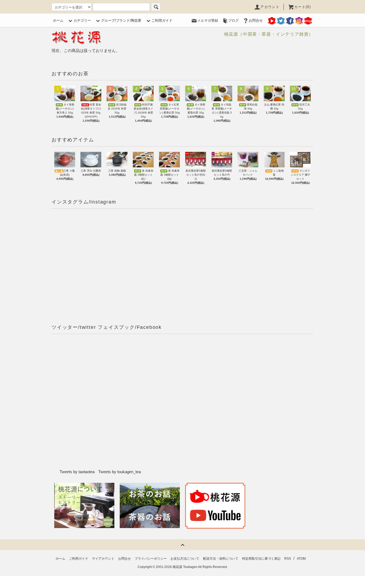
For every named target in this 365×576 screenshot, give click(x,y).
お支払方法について (184, 558)
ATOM (301, 558)
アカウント (269, 7)
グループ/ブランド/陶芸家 (121, 20)
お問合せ (256, 20)
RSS (287, 558)
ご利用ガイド (162, 20)
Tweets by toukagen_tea (119, 471)
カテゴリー (82, 20)
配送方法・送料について (220, 558)
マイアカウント (103, 558)
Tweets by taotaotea (77, 471)
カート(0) (302, 7)
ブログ (233, 20)
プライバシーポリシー (151, 558)
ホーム (58, 20)
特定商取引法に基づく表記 (261, 558)
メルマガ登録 (207, 20)
